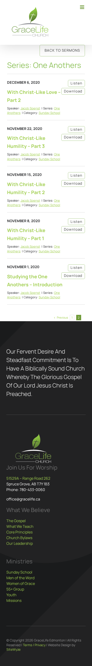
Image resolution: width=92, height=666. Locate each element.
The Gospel (16, 520)
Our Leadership (19, 543)
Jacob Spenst (30, 108)
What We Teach (19, 526)
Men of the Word (20, 577)
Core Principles (19, 532)
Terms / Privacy (34, 645)
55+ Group (15, 589)
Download (73, 91)
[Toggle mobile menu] (82, 7)
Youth (11, 594)
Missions (13, 600)
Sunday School (49, 113)
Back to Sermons (62, 50)
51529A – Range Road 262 (28, 478)
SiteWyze (13, 649)
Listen (76, 83)
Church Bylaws (19, 537)
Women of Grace (20, 583)
